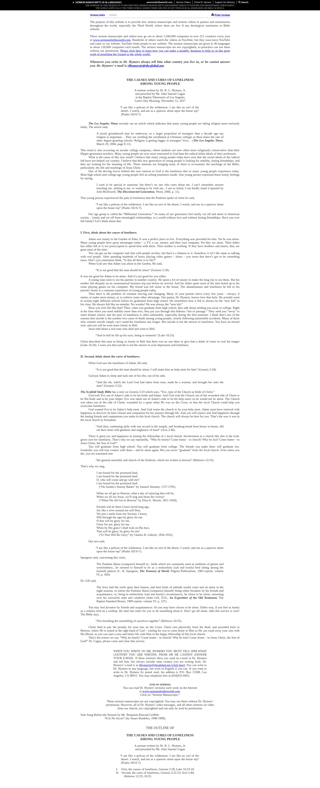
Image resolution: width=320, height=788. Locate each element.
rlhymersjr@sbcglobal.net (146, 65)
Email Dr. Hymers (202, 2)
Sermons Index (97, 15)
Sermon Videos (183, 2)
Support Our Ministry (225, 2)
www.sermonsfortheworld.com (111, 40)
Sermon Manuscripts (89, 2)
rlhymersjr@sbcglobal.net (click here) (162, 665)
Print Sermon (222, 15)
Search (244, 2)
